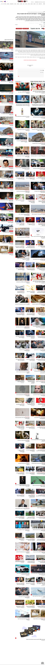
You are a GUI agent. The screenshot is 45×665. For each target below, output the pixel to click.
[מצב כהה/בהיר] (7, 1)
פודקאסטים (11, 3)
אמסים (32, 3)
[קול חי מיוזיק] (1, 1)
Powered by (17, 81)
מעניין (15, 3)
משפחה (18, 3)
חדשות (34, 3)
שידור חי (5, 3)
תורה (37, 3)
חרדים (29, 3)
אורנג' (44, 26)
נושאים (8, 3)
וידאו (23, 3)
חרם (41, 26)
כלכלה (26, 3)
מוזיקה (21, 3)
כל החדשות (40, 3)
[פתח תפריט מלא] (44, 4)
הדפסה (40, 24)
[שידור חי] (4, 1)
